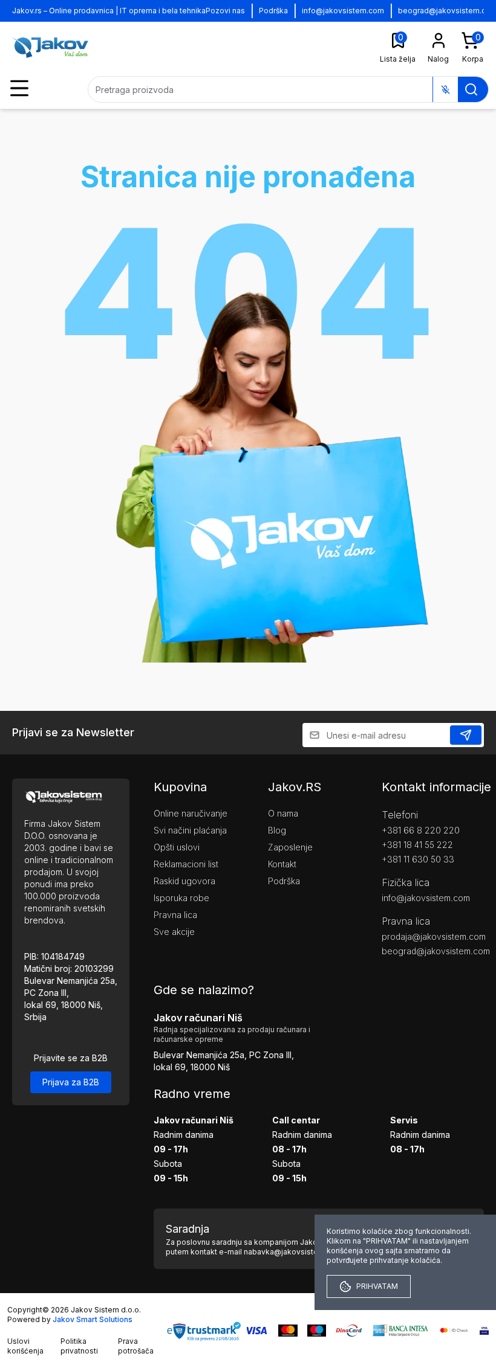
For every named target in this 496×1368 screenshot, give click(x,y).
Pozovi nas (225, 10)
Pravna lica (175, 915)
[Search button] (471, 89)
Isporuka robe (181, 898)
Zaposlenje (290, 847)
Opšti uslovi (177, 847)
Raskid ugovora (184, 881)
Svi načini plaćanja (190, 830)
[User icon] (438, 40)
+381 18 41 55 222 (417, 845)
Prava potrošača (136, 1346)
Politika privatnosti (79, 1346)
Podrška (273, 10)
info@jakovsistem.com (343, 10)
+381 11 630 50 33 (418, 859)
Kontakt (282, 864)
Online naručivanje (190, 813)
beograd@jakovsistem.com (433, 951)
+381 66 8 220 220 (421, 830)
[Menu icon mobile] (19, 88)
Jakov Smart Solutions (92, 1319)
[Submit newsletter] (465, 735)
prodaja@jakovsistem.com (433, 936)
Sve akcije (174, 931)
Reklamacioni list (186, 864)
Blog (277, 830)
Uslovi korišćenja (25, 1346)
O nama (283, 813)
